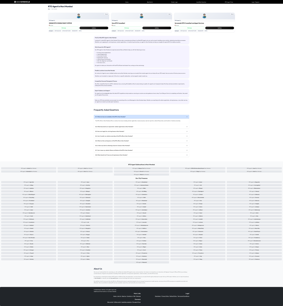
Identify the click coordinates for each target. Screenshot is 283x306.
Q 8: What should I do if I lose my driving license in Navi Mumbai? (111, 155)
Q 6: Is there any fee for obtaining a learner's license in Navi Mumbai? (112, 145)
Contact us (130, 296)
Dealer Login (174, 2)
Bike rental (110, 302)
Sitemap (138, 296)
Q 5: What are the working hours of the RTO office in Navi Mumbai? (112, 141)
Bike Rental (150, 2)
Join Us (119, 296)
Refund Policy (173, 296)
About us (124, 296)
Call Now (94, 28)
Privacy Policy (165, 296)
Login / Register (255, 2)
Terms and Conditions (183, 296)
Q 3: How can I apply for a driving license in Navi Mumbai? (109, 131)
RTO (49, 9)
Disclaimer (158, 296)
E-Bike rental (117, 302)
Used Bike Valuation (201, 2)
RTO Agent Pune (229, 2)
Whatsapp (64, 27)
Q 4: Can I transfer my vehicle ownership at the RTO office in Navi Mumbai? (114, 136)
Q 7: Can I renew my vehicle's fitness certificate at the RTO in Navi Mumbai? (114, 150)
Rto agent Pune (136, 302)
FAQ (134, 296)
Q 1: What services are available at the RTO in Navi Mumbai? (110, 116)
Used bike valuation (126, 302)
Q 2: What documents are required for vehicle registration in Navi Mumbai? (114, 126)
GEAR (23, 2)
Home (126, 2)
